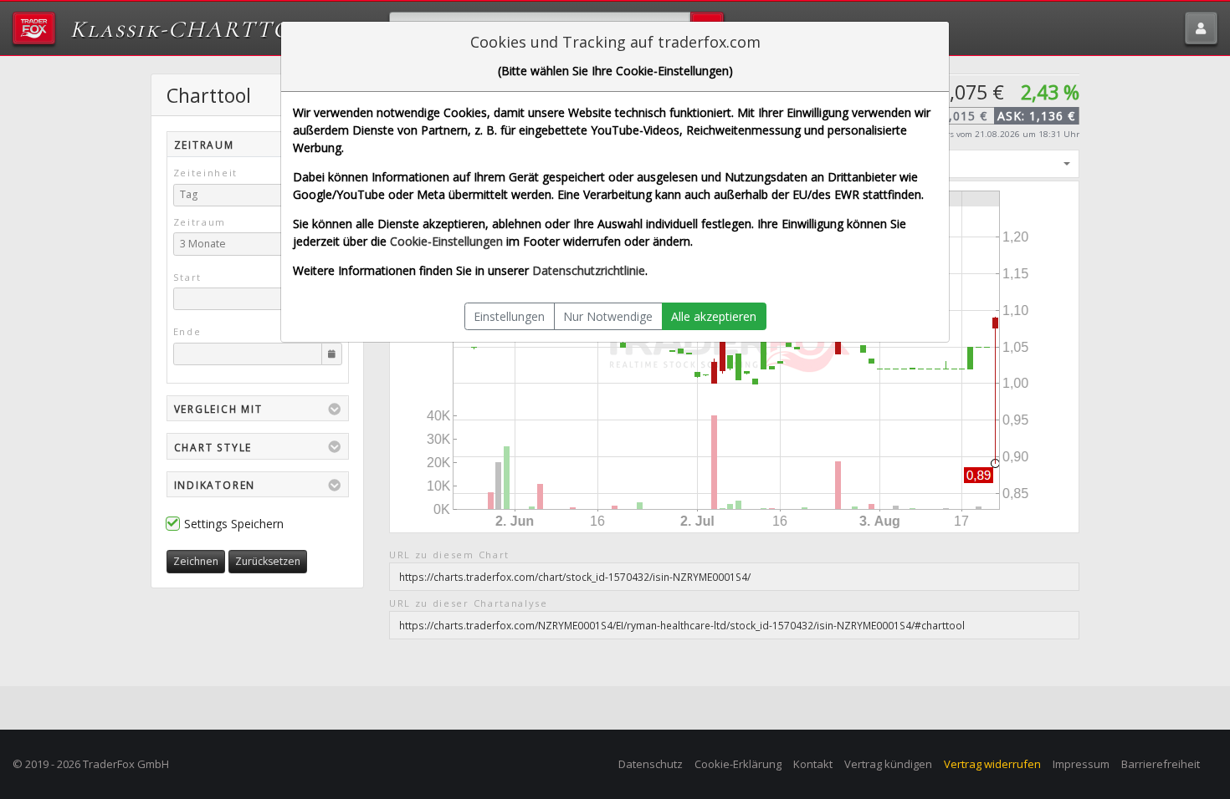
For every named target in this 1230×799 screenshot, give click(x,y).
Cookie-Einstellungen (446, 241)
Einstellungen (509, 316)
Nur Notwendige (608, 316)
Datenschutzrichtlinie (588, 270)
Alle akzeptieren (713, 316)
